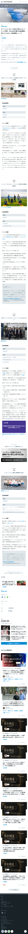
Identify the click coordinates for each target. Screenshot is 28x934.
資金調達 (4, 38)
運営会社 (2, 926)
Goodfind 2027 (3, 916)
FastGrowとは (4, 901)
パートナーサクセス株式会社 (6, 207)
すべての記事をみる (14, 889)
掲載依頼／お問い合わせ (5, 902)
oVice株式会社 (3, 98)
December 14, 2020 (17, 563)
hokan (4, 373)
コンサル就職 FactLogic (5, 922)
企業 (2, 899)
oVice (19, 128)
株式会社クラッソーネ (5, 490)
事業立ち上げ (11, 679)
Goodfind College (4, 919)
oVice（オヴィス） (7, 128)
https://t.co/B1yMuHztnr (8, 561)
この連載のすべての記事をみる (13, 643)
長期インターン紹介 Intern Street (6, 923)
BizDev (21, 679)
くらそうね (21, 521)
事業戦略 (5, 679)
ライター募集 (3, 904)
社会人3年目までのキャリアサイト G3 (7, 920)
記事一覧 (6, 5)
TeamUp (2, 924)
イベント (2, 897)
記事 (2, 896)
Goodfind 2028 (3, 917)
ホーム (2, 5)
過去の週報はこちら (21, 62)
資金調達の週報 (4, 26)
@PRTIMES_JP (17, 298)
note (8, 418)
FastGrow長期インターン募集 (7, 906)
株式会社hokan (3, 341)
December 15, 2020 (6, 301)
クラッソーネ (10, 523)
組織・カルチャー (7, 681)
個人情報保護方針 (4, 927)
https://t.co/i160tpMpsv (8, 298)
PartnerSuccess (9, 237)
